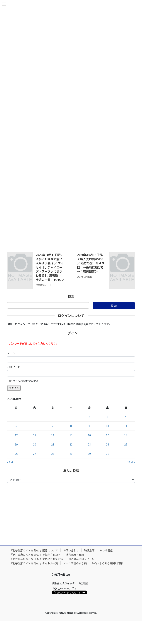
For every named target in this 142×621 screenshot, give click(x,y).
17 (107, 435)
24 (107, 444)
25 (125, 444)
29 (71, 453)
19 (16, 444)
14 (52, 435)
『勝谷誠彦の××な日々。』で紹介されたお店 (36, 559)
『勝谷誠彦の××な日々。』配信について (34, 550)
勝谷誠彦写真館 (75, 554)
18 (125, 435)
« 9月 (10, 462)
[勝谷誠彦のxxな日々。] (20, 253)
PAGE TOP (135, 598)
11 (125, 426)
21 (52, 444)
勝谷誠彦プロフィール (81, 559)
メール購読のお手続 (75, 563)
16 (89, 435)
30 (89, 453)
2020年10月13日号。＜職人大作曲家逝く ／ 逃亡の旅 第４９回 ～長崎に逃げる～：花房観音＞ (91, 262)
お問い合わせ (71, 550)
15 (71, 435)
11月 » (131, 462)
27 (34, 453)
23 (89, 444)
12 (16, 435)
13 (34, 435)
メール (11, 353)
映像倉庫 (89, 550)
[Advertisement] (71, 513)
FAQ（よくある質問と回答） (108, 563)
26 (16, 453)
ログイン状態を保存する (24, 381)
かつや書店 (106, 550)
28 (52, 453)
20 (34, 444)
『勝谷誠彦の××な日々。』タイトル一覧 (34, 563)
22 (71, 444)
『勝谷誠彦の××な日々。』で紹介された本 (35, 554)
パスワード (13, 367)
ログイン (14, 388)
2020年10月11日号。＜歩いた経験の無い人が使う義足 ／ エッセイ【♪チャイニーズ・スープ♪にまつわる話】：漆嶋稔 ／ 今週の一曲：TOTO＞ (50, 267)
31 (107, 453)
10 (107, 426)
